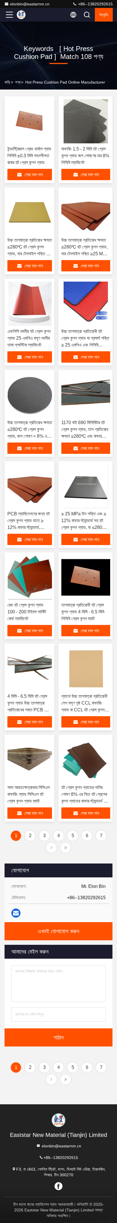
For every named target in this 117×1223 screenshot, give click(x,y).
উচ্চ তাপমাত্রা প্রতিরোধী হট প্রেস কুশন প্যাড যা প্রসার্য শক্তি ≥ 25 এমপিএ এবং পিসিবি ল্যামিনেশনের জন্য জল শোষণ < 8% (85, 345)
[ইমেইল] (16, 913)
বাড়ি (7, 82)
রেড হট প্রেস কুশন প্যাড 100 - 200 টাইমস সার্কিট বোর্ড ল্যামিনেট (26, 612)
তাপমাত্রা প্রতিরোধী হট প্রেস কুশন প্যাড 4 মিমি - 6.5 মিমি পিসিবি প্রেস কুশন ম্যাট (82, 612)
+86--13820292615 (95, 4)
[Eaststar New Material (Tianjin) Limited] (28, 15)
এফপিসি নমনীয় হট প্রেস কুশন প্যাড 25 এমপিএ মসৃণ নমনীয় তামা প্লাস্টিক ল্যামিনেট (29, 338)
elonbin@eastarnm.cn (29, 4)
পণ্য (17, 82)
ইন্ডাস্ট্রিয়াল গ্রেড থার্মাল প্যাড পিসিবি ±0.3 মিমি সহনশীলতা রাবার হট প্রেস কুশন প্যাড (29, 155)
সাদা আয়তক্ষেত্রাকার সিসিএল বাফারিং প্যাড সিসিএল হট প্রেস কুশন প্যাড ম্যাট (28, 794)
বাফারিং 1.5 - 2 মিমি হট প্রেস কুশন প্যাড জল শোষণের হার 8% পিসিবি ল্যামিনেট (85, 155)
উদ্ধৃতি (103, 14)
